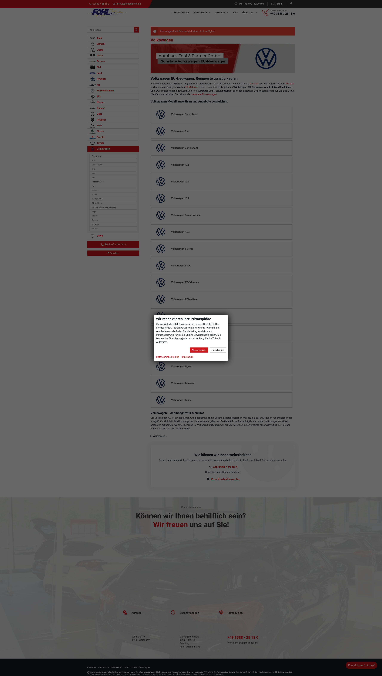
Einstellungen (218, 350)
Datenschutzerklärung (167, 357)
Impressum (187, 357)
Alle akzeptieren (199, 350)
